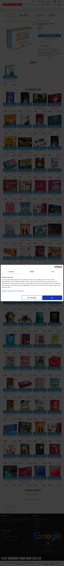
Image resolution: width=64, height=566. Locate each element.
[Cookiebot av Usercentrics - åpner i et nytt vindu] (55, 267)
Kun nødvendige (31, 297)
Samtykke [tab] (11, 271)
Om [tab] (53, 271)
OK (52, 297)
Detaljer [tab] (32, 271)
